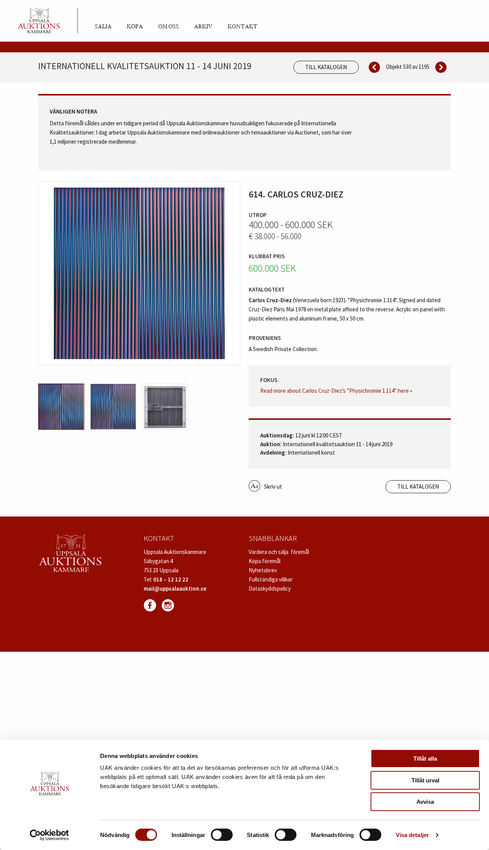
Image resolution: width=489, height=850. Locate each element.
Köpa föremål (264, 561)
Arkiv (203, 27)
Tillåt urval (425, 780)
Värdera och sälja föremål (279, 551)
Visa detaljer (412, 835)
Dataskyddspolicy (270, 588)
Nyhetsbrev (263, 570)
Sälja (103, 27)
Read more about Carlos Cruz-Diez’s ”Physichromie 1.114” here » (336, 390)
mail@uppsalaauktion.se (175, 588)
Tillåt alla (425, 758)
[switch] (222, 835)
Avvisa (425, 801)
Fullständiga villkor (271, 579)
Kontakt (242, 27)
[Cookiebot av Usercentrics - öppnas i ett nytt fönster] (49, 835)
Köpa (135, 27)
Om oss (168, 27)
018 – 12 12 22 (170, 579)
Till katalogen (326, 67)
